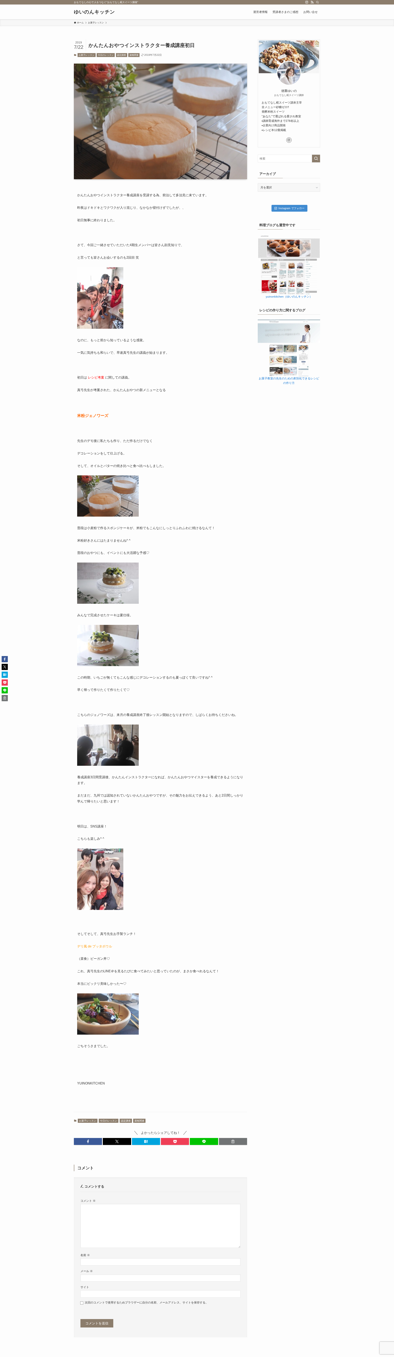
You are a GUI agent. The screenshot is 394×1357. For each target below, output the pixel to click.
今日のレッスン (106, 55)
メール (86, 1271)
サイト (84, 1287)
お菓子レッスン (86, 55)
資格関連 (134, 55)
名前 (85, 1255)
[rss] (312, 2)
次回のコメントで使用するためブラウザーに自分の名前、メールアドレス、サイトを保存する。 (146, 1302)
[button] (88, 1141)
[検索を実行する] (316, 158)
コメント (88, 1200)
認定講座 (121, 55)
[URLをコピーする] (233, 1141)
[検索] (317, 2)
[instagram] (306, 2)
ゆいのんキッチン (94, 11)
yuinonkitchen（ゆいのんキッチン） (289, 296)
